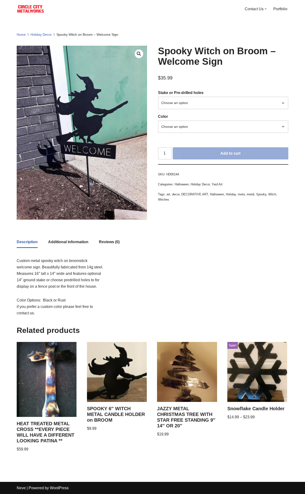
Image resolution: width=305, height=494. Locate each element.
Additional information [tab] (68, 242)
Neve (21, 488)
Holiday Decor (41, 34)
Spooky (261, 194)
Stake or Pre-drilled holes (180, 93)
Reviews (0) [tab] (109, 242)
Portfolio (280, 9)
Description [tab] (27, 242)
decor (175, 194)
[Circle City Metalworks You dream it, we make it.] (31, 8)
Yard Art (217, 184)
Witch (272, 194)
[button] (266, 9)
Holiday (231, 194)
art (168, 194)
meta (241, 194)
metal (250, 194)
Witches (163, 199)
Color (163, 116)
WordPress (59, 488)
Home (21, 34)
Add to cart (230, 153)
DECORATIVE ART (194, 194)
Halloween (182, 184)
